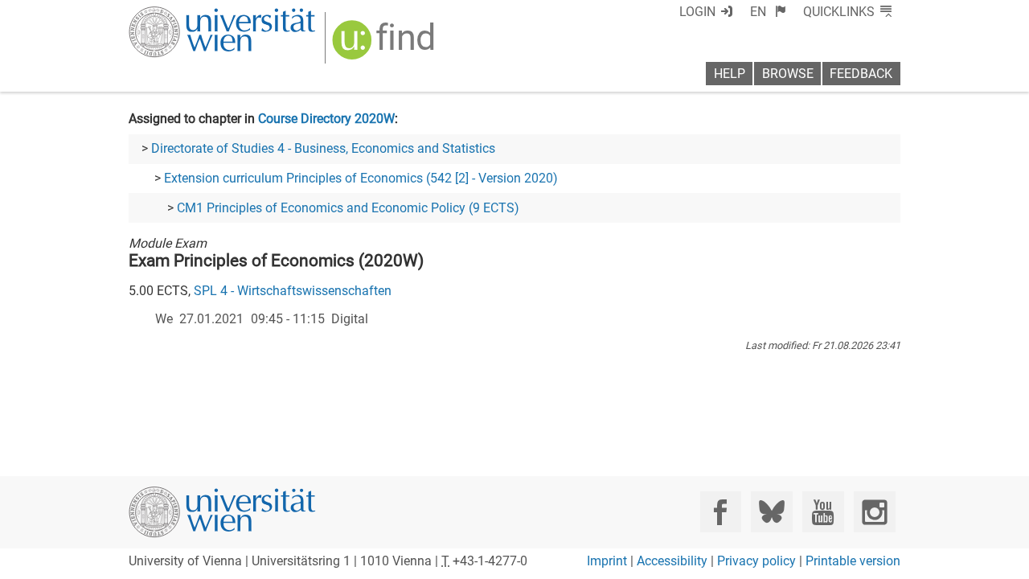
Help (729, 73)
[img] (385, 45)
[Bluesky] (771, 511)
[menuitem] (768, 11)
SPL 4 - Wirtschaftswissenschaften (293, 290)
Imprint (607, 561)
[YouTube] (822, 511)
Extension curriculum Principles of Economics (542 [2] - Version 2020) (361, 178)
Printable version (853, 561)
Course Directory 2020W (326, 118)
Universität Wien (184, 14)
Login (697, 11)
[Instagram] (874, 511)
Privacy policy (756, 561)
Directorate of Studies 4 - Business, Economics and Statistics (323, 148)
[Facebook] (720, 511)
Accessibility (672, 561)
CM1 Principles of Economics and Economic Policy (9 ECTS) (348, 208)
